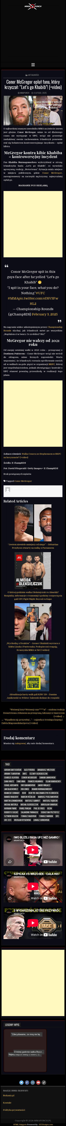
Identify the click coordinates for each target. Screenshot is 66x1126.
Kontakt (7, 1103)
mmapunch (24, 92)
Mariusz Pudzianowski (48, 796)
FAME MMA (21, 781)
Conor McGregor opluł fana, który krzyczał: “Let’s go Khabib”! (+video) (33, 84)
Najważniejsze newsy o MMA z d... (25, 1059)
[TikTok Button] (44, 1082)
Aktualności (33, 75)
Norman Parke (10, 808)
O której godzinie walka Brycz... (29, 1056)
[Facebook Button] (27, 1082)
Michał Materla (11, 804)
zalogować (20, 743)
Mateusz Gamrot (32, 800)
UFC (57, 816)
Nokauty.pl (8, 1095)
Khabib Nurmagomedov (42, 789)
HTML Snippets (20, 1125)
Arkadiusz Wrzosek (46, 769)
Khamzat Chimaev (11, 792)
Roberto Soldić (11, 812)
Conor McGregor (52, 173)
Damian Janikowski (47, 777)
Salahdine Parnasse (29, 812)
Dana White (9, 781)
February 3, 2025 (45, 314)
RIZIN (49, 808)
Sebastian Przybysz (50, 812)
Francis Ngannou (35, 781)
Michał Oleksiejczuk (29, 804)
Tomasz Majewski (28, 816)
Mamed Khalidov (11, 796)
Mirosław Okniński (49, 804)
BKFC (25, 773)
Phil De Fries (39, 808)
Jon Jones (25, 789)
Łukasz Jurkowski (41, 820)
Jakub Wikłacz (44, 785)
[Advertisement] (33, 35)
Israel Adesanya (11, 785)
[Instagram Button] (33, 1082)
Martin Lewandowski (13, 800)
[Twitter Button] (21, 1082)
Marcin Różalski (28, 796)
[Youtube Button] (38, 1082)
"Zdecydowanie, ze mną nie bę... (26, 1045)
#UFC (40, 293)
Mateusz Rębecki (50, 800)
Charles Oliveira (11, 777)
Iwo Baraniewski (28, 785)
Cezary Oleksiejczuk (38, 773)
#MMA (13, 298)
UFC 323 (7, 820)
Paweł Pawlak (25, 808)
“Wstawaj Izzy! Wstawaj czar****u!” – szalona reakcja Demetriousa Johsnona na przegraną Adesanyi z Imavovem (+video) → (34, 713)
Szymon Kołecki (11, 816)
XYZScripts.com (46, 1125)
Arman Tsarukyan (12, 773)
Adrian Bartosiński (12, 769)
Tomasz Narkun (46, 816)
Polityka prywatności (14, 1110)
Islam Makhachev (53, 781)
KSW (24, 792)
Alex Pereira (29, 769)
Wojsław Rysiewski (22, 820)
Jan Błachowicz (11, 789)
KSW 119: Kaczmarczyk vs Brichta (43, 792)
